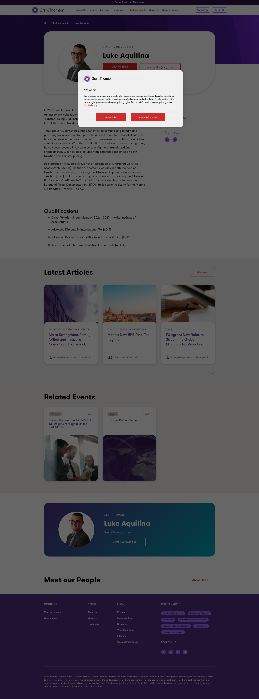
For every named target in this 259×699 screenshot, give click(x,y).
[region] (130, 98)
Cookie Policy (90, 105)
